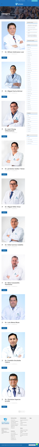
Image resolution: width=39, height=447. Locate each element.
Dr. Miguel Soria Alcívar (13, 91)
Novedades (29, 129)
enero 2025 (29, 66)
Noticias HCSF (29, 127)
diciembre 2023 (29, 87)
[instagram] (30, 0)
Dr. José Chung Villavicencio (10, 130)
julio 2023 (29, 97)
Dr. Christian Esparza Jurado (12, 400)
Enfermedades (29, 121)
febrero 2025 (29, 64)
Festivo (28, 123)
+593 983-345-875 (4, 431)
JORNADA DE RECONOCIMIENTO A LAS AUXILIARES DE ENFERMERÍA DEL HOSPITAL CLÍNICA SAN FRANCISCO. (32, 36)
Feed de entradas (30, 139)
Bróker (20, 0)
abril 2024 (29, 80)
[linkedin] (34, 445)
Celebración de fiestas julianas (31, 27)
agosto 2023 (29, 95)
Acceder (29, 137)
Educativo (29, 119)
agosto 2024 (29, 72)
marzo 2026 (29, 51)
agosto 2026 (29, 47)
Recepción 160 (13, 435)
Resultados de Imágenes (14, 425)
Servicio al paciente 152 (14, 434)
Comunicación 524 (13, 439)
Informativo (29, 125)
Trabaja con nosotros (23, 422)
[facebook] (27, 0)
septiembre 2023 (30, 93)
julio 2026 (29, 49)
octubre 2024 (29, 68)
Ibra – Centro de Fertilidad (24, 433)
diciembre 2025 (29, 53)
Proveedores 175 (13, 438)
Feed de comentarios (30, 141)
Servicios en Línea (34, 0)
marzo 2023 (29, 105)
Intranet (21, 423)
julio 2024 (29, 74)
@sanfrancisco (14, 132)
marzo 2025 (29, 62)
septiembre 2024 (30, 70)
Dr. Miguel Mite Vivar (13, 207)
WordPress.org (29, 143)
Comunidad (29, 117)
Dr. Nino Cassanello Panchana (12, 283)
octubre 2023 (29, 91)
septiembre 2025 (30, 55)
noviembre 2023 (30, 89)
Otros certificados (13, 422)
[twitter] (35, 445)
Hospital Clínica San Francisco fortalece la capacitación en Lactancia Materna (32, 25)
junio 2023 (29, 99)
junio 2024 (29, 76)
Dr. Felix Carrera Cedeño (14, 245)
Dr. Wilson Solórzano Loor (14, 52)
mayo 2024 (29, 78)
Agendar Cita (13, 426)
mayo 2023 (29, 101)
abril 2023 (29, 103)
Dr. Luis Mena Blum (12, 322)
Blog (28, 115)
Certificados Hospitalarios (14, 421)
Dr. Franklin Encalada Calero (13, 361)
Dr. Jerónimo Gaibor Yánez (15, 169)
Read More (4, 57)
